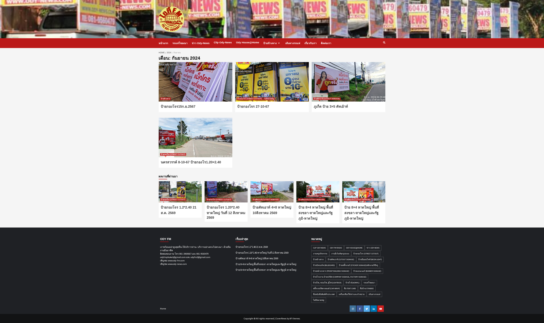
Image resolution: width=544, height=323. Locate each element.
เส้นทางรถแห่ (292, 43)
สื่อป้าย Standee (367, 288)
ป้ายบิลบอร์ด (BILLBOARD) (324, 265)
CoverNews (281, 318)
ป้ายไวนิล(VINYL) (352, 282)
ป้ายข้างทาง (270, 43)
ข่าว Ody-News (201, 43)
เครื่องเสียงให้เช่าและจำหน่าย (352, 294)
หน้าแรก (163, 43)
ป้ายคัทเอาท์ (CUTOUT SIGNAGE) (327, 99)
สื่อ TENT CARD (350, 288)
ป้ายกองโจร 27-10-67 (253, 106)
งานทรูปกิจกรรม (320, 253)
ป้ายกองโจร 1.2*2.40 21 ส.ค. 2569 (252, 246)
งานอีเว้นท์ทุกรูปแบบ (340, 253)
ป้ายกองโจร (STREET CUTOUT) (249, 99)
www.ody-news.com (177, 264)
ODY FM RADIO (336, 247)
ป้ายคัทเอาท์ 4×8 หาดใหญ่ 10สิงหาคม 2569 (257, 258)
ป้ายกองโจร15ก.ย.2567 (178, 106)
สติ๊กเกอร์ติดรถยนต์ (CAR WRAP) (326, 288)
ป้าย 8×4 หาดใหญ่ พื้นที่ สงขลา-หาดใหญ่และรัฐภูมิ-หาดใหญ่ (315, 212)
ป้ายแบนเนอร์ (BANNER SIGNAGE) (367, 271)
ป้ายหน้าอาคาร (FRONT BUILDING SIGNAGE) (331, 271)
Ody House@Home (247, 42)
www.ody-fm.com (176, 260)
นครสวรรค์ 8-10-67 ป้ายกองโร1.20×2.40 (191, 162)
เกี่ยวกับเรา (310, 43)
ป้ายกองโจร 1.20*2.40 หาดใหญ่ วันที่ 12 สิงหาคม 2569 (226, 212)
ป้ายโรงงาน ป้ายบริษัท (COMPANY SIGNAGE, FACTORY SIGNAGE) (339, 277)
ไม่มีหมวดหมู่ (269, 99)
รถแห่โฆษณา (180, 43)
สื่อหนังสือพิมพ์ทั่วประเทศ (324, 294)
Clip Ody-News (223, 42)
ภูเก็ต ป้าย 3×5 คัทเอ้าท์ (331, 106)
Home (163, 308)
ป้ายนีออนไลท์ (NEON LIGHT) (370, 259)
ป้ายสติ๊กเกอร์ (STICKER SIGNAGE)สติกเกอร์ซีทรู (358, 265)
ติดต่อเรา (326, 43)
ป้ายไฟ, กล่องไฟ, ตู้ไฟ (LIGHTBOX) (327, 282)
